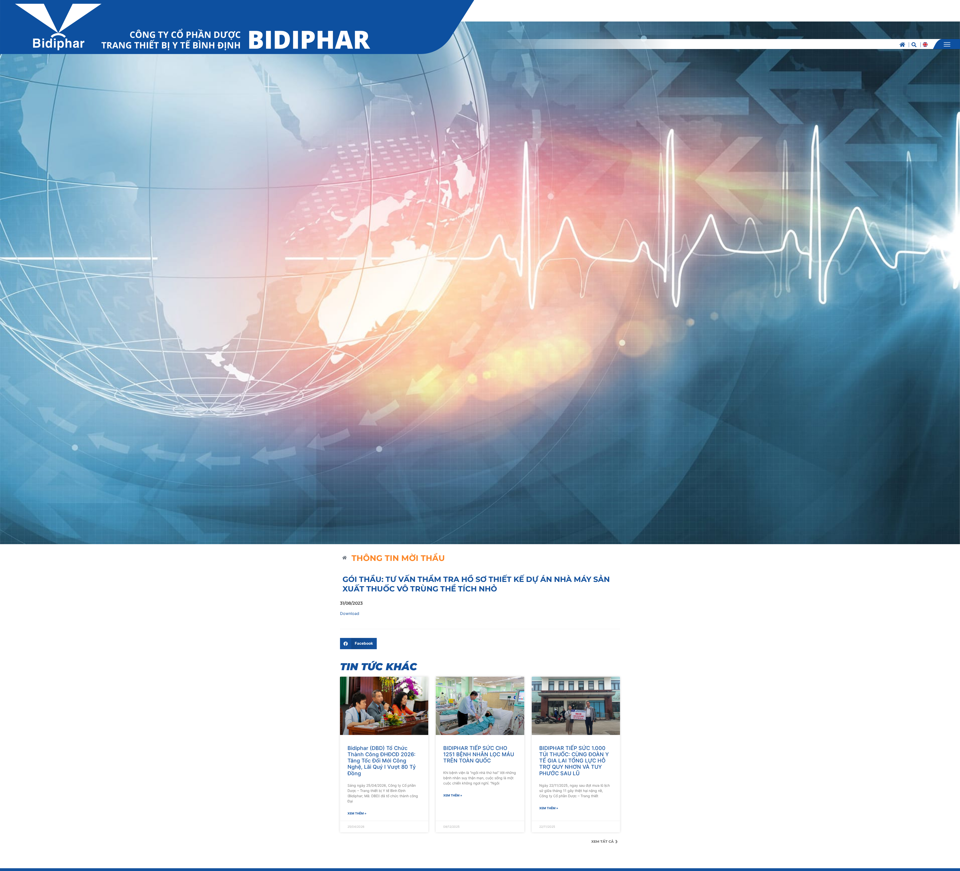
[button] (358, 643)
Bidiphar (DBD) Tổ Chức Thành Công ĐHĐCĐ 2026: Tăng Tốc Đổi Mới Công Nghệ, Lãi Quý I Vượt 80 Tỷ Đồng (382, 760)
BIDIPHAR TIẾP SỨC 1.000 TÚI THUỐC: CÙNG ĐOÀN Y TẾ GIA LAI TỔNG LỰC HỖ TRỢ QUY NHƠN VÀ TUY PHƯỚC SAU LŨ (574, 760)
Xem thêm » (357, 813)
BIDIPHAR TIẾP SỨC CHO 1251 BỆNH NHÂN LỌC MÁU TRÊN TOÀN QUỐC (478, 754)
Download (349, 613)
